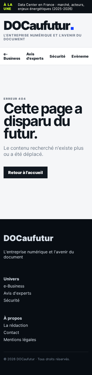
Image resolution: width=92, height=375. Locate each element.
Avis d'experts (34, 56)
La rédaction (16, 325)
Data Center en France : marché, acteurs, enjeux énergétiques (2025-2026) (51, 7)
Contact (11, 332)
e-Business (12, 56)
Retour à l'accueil (25, 172)
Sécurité (57, 56)
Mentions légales (20, 339)
